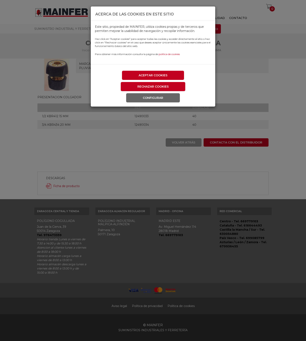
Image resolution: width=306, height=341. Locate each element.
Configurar (153, 98)
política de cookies (169, 54)
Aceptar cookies (153, 75)
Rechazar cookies (153, 86)
